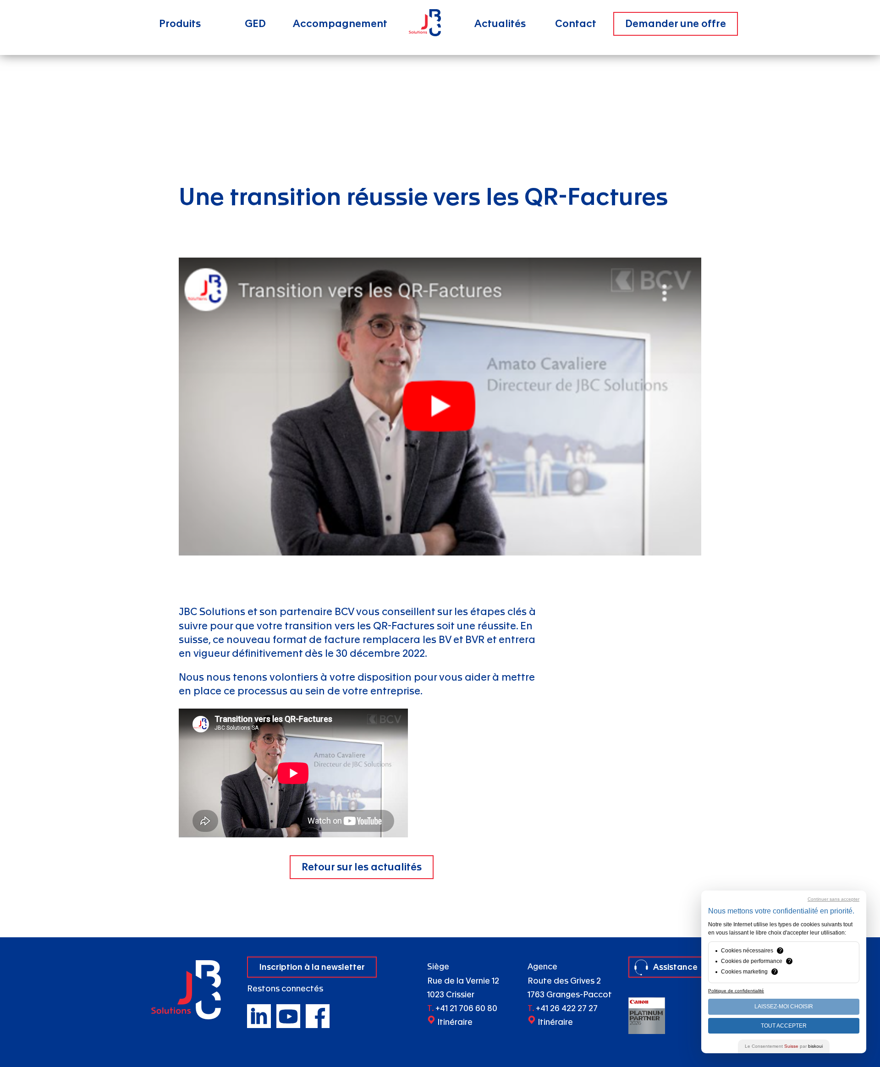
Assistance (675, 967)
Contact (575, 24)
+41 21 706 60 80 (466, 1008)
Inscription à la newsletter (312, 967)
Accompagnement (340, 24)
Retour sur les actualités (362, 867)
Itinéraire (455, 1022)
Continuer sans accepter (833, 899)
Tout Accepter (784, 1026)
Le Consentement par (784, 1046)
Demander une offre (675, 24)
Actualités (500, 24)
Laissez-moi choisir (783, 1006)
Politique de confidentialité (736, 990)
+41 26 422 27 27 (567, 1008)
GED (255, 24)
